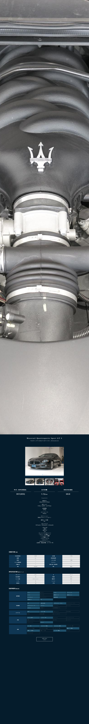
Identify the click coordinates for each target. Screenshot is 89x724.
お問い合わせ (44, 639)
